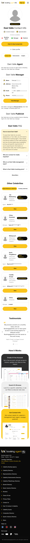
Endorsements (16, 55)
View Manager (15, 100)
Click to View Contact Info (15, 44)
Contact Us (6, 502)
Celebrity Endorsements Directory (12, 477)
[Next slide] (28, 332)
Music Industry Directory (9, 488)
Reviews (5, 491)
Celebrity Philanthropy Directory (11, 481)
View (15, 209)
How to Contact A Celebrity (10, 506)
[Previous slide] (2, 332)
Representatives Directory (10, 474)
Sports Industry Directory (9, 516)
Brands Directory (7, 484)
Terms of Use (6, 495)
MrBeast (6, 461)
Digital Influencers (15, 24)
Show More (15, 175)
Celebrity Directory (8, 470)
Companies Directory (8, 513)
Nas (2, 461)
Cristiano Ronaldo (13, 461)
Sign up (22, 2)
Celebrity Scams (7, 509)
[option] (15, 332)
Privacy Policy (6, 499)
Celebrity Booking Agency (10, 467)
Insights (23, 55)
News (4, 520)
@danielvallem (22, 31)
